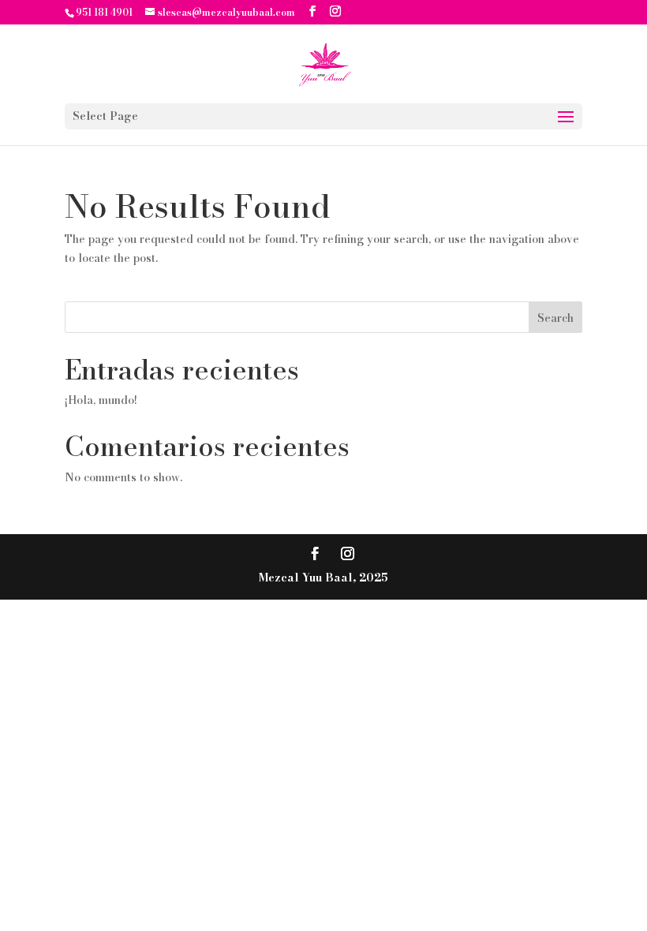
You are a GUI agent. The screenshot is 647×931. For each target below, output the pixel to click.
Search (555, 318)
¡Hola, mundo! (101, 400)
